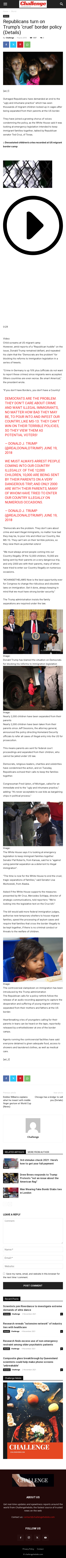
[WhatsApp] (27, 45)
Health (6, 1331)
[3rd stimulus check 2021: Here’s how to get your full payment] (10, 1163)
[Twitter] (13, 45)
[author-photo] (33, 1132)
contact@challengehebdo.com (39, 1517)
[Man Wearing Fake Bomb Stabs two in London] (10, 1193)
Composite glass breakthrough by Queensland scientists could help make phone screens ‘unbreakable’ (30, 1362)
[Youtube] (45, 1538)
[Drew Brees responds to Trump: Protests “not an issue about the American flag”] (10, 1178)
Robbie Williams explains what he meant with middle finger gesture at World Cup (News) (17, 1102)
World (13, 11)
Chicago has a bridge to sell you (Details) (49, 1099)
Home (5, 11)
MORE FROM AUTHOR (38, 1152)
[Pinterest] (20, 45)
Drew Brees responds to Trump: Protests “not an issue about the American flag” (39, 1178)
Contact (40, 1549)
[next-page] (10, 1204)
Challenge (10, 38)
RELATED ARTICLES (14, 1152)
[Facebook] (6, 45)
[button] (5, 4)
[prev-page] (5, 1204)
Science (7, 1314)
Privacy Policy (28, 1549)
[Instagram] (29, 1538)
